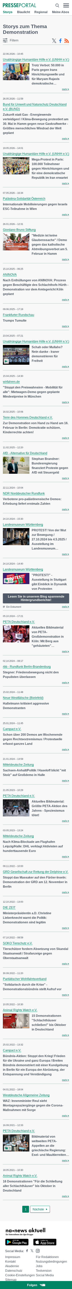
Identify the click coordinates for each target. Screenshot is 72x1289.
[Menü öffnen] (66, 5)
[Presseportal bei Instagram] (37, 1250)
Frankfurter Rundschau (18, 314)
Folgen (32, 1285)
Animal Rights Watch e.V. (20, 1010)
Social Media (45, 1275)
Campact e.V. (12, 729)
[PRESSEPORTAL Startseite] (19, 5)
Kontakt (10, 1261)
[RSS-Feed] (66, 40)
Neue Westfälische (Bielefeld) (23, 697)
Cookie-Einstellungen (20, 1275)
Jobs (39, 1266)
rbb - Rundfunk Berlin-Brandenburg (27, 666)
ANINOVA (10, 274)
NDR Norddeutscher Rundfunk (24, 493)
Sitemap (11, 1279)
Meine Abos (60, 12)
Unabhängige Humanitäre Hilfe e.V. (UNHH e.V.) (36, 59)
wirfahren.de (11, 381)
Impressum (12, 1257)
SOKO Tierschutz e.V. (17, 943)
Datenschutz (13, 1270)
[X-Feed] (54, 40)
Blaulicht (23, 12)
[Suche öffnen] (57, 5)
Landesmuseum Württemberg (23, 524)
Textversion (43, 1270)
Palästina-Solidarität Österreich (24, 198)
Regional (40, 12)
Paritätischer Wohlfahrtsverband (24, 979)
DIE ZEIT (9, 907)
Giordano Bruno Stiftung (19, 229)
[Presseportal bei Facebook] (26, 1251)
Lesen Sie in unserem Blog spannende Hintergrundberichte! (36, 598)
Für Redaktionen (47, 1257)
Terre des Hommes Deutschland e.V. (28, 417)
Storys (7, 12)
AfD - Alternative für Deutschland (25, 453)
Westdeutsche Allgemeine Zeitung (26, 1095)
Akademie (12, 1266)
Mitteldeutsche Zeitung (18, 764)
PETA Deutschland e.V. (19, 621)
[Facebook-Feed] (60, 40)
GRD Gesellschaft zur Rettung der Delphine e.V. (35, 871)
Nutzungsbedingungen (51, 1261)
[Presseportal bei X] (31, 1251)
